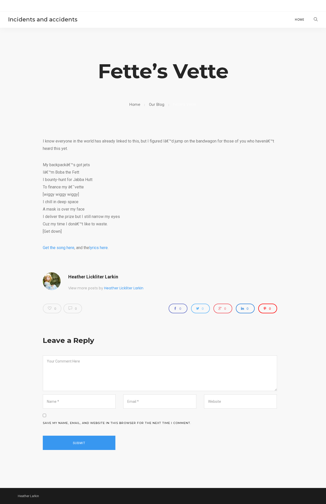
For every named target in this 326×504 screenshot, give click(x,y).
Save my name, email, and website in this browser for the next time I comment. (117, 423)
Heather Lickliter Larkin (93, 276)
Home (299, 19)
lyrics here (98, 247)
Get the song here (58, 247)
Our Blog (157, 104)
